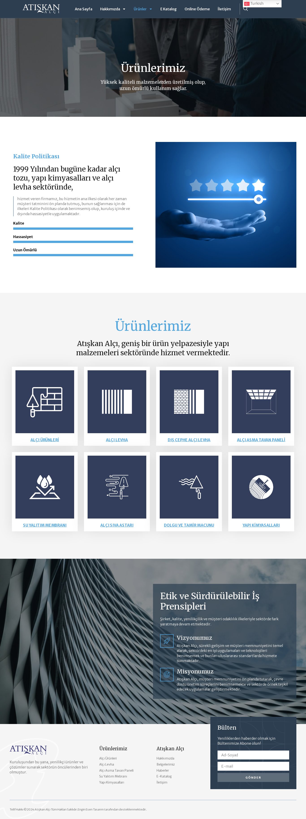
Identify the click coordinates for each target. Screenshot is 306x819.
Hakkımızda (110, 9)
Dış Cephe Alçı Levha (189, 439)
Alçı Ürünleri (44, 439)
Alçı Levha (117, 439)
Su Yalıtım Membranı (45, 525)
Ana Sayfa (83, 9)
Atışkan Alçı (170, 748)
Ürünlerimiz (113, 748)
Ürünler (140, 9)
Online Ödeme (197, 9)
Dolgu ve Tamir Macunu (189, 525)
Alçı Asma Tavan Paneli (261, 439)
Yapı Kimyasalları (261, 525)
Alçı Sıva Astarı (117, 525)
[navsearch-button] (245, 8)
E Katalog (168, 9)
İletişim (224, 9)
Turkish (257, 3)
